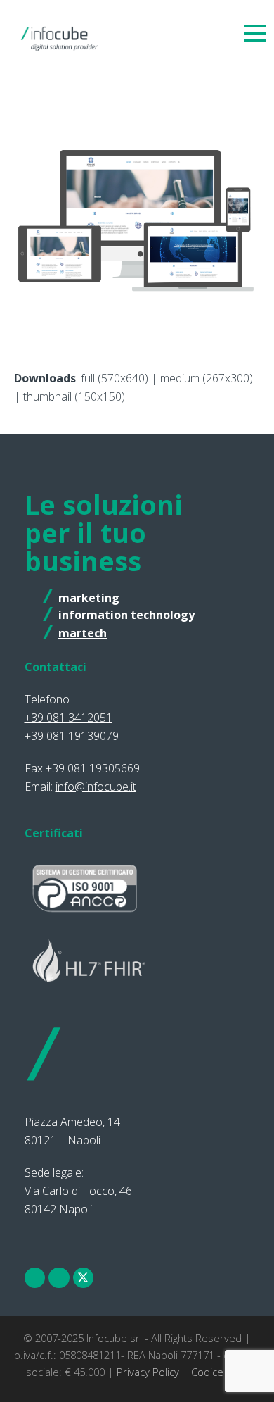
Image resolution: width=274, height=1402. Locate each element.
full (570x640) (114, 378)
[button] (255, 32)
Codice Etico (220, 1372)
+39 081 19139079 (72, 736)
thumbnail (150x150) (74, 396)
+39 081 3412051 (68, 717)
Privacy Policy (148, 1372)
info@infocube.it (96, 786)
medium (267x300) (206, 378)
